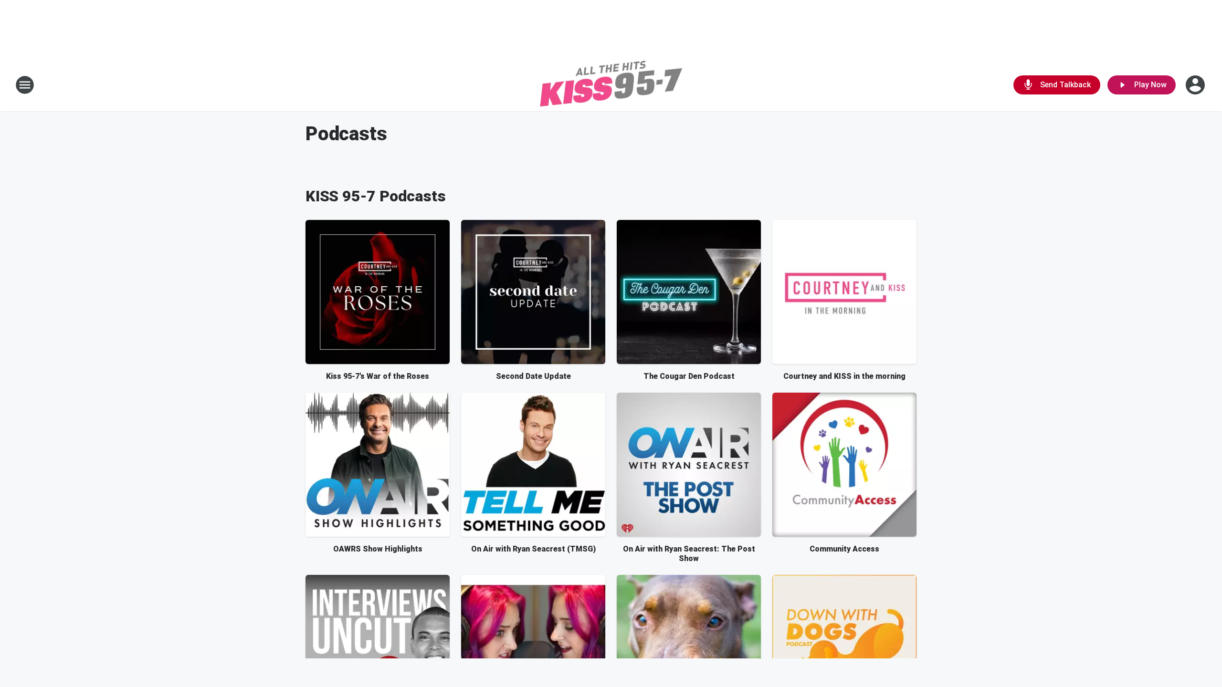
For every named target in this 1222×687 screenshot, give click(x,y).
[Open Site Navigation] (24, 84)
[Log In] (1196, 84)
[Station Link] (611, 84)
